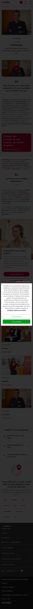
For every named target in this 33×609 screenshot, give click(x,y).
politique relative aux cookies (16, 310)
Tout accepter (16, 322)
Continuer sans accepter (23, 282)
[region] (16, 304)
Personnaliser (16, 317)
